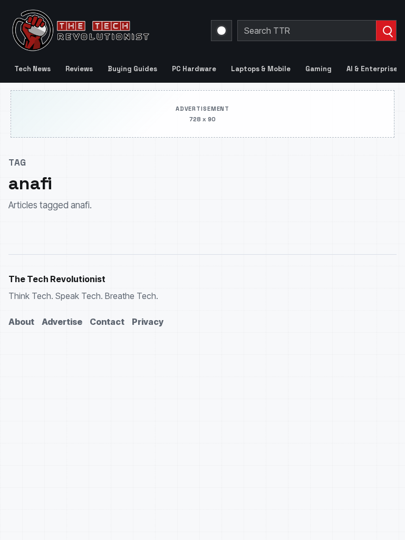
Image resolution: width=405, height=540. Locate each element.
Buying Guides (132, 68)
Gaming (318, 68)
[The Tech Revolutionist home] (103, 30)
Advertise (62, 321)
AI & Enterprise (372, 68)
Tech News (32, 68)
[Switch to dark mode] (221, 30)
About (21, 321)
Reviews (79, 68)
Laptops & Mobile (261, 68)
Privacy (147, 321)
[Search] (386, 31)
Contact (107, 321)
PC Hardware (194, 68)
